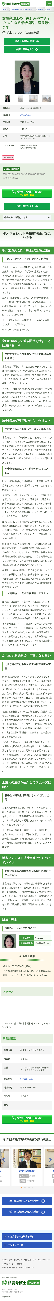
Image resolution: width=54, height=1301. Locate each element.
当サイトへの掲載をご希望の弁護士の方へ (18, 1267)
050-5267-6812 (25, 115)
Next (50, 1160)
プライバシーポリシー (41, 1260)
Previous (3, 1160)
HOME (4, 1260)
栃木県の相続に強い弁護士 (23, 1200)
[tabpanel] (27, 77)
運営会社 (27, 1260)
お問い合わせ (17, 1264)
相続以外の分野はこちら (16, 217)
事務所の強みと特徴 (25, 41)
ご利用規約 (6, 1264)
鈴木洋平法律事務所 (27, 1171)
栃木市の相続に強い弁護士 (23, 1211)
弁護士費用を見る (25, 49)
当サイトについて (15, 1260)
